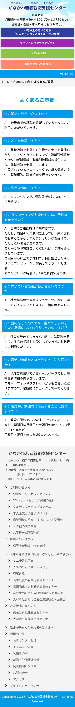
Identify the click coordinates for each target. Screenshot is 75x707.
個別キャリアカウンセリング (32, 493)
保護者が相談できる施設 (29, 545)
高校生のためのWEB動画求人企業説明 (38, 593)
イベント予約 (37, 53)
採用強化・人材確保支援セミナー (35, 586)
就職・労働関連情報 (26, 659)
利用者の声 (20, 653)
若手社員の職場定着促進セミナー (35, 580)
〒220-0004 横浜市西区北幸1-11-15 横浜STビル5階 (37, 460)
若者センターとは (24, 640)
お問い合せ (20, 672)
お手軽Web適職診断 (26, 532)
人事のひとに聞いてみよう (30, 567)
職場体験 (19, 573)
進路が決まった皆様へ (37, 64)
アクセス (19, 679)
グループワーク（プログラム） (33, 506)
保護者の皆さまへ (21, 539)
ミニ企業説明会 (23, 560)
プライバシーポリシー (24, 685)
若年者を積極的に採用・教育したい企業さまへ (40, 554)
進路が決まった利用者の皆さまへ (32, 627)
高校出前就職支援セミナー (30, 612)
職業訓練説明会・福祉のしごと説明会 (38, 519)
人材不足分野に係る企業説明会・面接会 (39, 599)
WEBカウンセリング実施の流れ (34, 500)
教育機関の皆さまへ (23, 605)
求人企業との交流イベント (30, 513)
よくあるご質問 (23, 647)
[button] (64, 74)
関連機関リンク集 (24, 666)
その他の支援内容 (24, 526)
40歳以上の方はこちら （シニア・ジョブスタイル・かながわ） (37, 32)
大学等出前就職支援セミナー (32, 619)
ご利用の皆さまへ (21, 487)
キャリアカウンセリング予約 (37, 42)
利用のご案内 (19, 633)
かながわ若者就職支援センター (37, 7)
